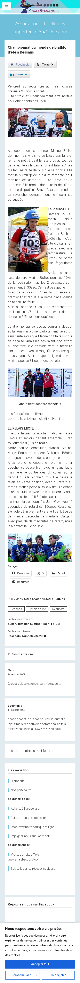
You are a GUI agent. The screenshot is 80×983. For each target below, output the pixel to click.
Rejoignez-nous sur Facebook (30, 836)
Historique (17, 781)
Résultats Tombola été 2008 (27, 636)
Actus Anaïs (31, 599)
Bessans (16, 609)
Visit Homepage (40, 6)
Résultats (58, 609)
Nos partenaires (21, 790)
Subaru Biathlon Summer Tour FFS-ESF (34, 623)
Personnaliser (21, 975)
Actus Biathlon (55, 599)
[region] (40, 953)
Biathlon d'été (37, 609)
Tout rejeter (58, 975)
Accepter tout (40, 964)
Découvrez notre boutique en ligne (32, 827)
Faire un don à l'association (29, 817)
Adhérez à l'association (26, 808)
